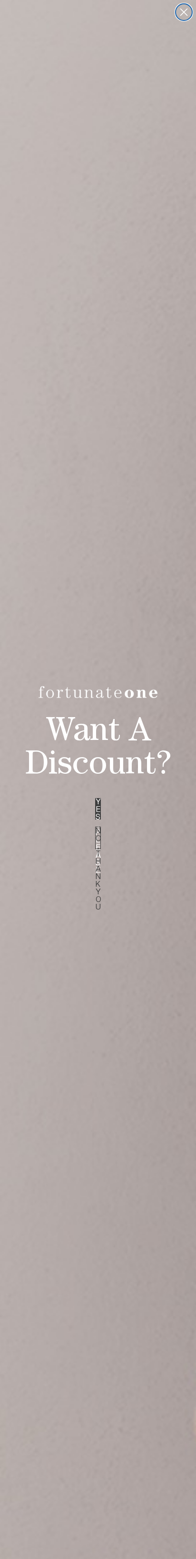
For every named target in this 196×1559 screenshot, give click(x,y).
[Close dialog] (184, 12)
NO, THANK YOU (98, 838)
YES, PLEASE (98, 809)
